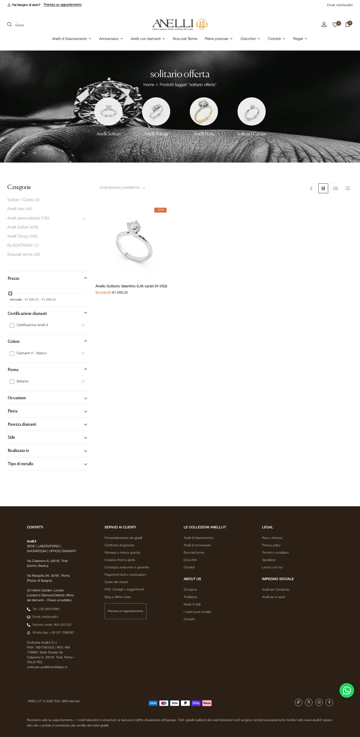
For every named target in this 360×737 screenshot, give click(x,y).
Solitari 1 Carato (251, 134)
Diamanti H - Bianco (32, 353)
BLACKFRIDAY (20, 245)
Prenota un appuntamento (63, 4)
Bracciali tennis (20, 254)
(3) (37, 200)
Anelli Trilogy (156, 134)
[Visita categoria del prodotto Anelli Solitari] (108, 111)
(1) (36, 245)
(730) (45, 218)
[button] (23, 5)
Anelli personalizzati (23, 218)
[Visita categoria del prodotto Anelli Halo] (204, 111)
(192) (33, 236)
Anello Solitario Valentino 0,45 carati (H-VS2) (131, 286)
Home (149, 85)
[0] (335, 26)
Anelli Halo (204, 134)
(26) (37, 254)
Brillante (22, 381)
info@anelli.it (344, 5)
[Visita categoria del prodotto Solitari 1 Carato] (252, 111)
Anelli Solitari (108, 134)
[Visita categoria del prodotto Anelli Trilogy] (156, 111)
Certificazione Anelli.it (32, 325)
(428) (34, 227)
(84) (29, 209)
